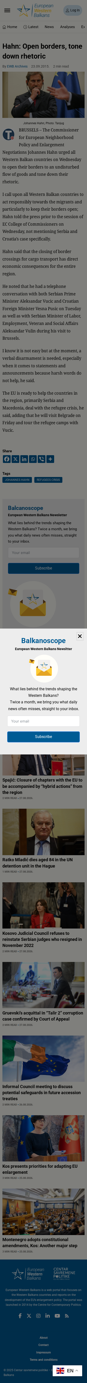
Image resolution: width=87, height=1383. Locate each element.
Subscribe (43, 736)
